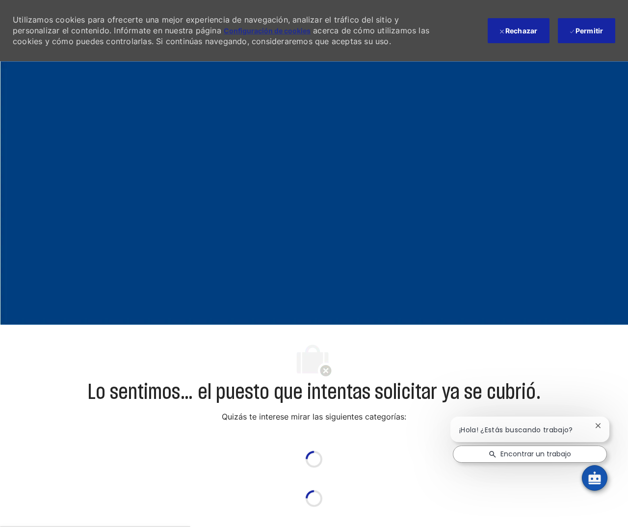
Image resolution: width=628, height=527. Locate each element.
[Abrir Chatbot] (594, 478)
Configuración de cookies (267, 30)
